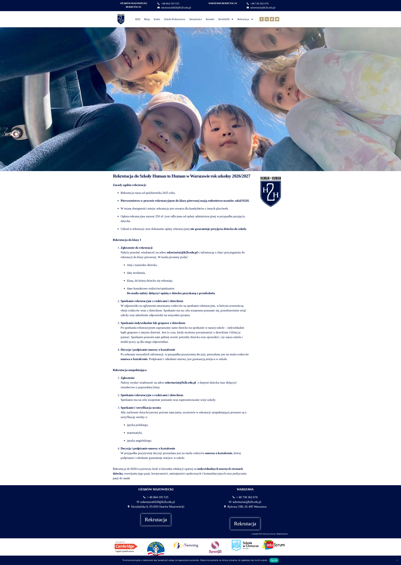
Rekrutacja (243, 19)
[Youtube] (277, 19)
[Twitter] (272, 19)
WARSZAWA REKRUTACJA (222, 3)
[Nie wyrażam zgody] (397, 560)
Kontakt (210, 19)
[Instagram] (267, 19)
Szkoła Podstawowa (174, 19)
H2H (137, 19)
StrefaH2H (224, 19)
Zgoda (274, 560)
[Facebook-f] (261, 19)
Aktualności (195, 19)
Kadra (157, 19)
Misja (147, 19)
